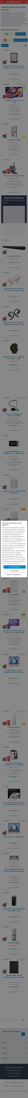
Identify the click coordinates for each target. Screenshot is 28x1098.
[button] (14, 574)
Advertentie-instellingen (15, 559)
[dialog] (14, 549)
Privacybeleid (16, 563)
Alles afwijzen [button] (14, 571)
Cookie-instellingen (7, 563)
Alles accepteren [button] (15, 567)
